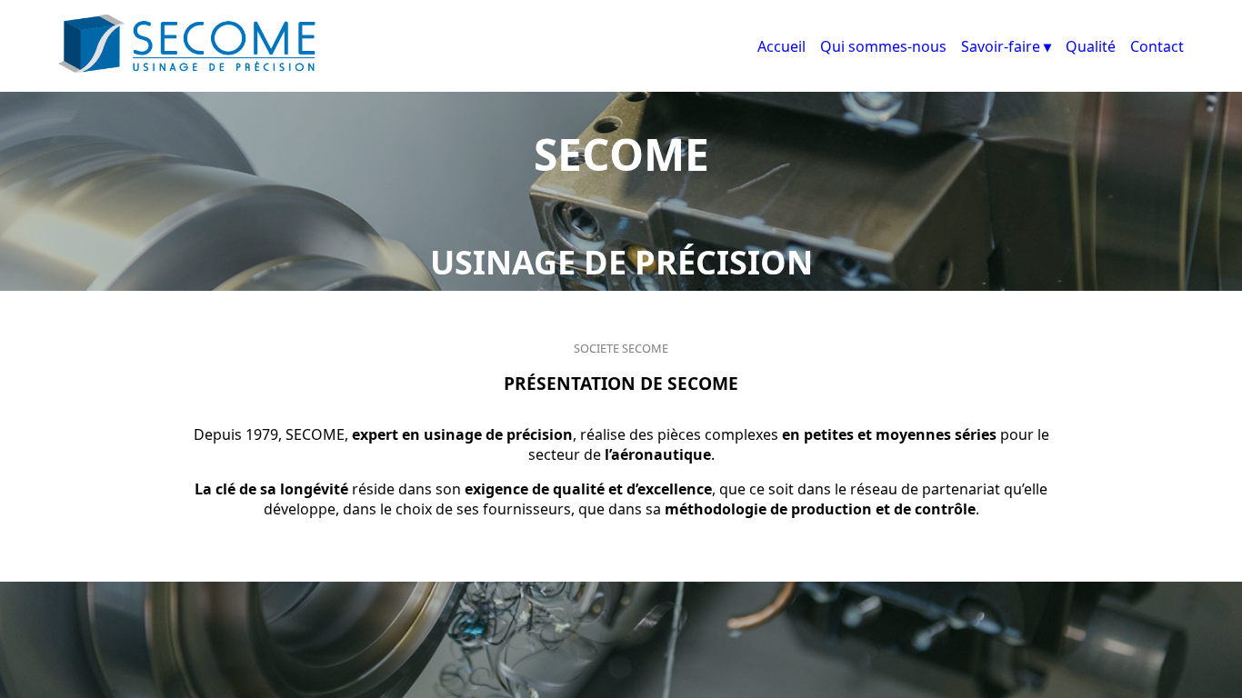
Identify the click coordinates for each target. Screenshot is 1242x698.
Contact (1157, 46)
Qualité (1091, 46)
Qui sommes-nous (883, 46)
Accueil (781, 46)
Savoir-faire (1000, 46)
